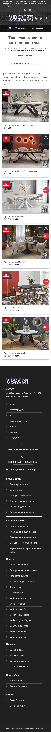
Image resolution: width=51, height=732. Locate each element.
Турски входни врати (20, 506)
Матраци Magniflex (19, 666)
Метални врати (17, 490)
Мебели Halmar (17, 604)
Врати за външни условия (23, 501)
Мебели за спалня (19, 565)
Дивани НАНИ (17, 680)
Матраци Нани (17, 655)
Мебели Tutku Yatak (19, 626)
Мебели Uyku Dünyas (20, 620)
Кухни (9, 695)
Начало (6, 49)
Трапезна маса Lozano (14, 308)
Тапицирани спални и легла (24, 570)
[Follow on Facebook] (21, 10)
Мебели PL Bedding (19, 615)
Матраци (11, 644)
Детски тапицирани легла (22, 581)
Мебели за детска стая (21, 598)
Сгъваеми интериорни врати (24, 537)
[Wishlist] (36, 18)
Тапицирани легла (19, 576)
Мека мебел (12, 675)
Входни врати (13, 479)
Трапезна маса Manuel (14, 262)
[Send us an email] (25, 10)
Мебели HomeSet (18, 609)
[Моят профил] (46, 18)
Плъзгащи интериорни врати (24, 532)
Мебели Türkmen (18, 631)
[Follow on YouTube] (30, 10)
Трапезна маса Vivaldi (14, 217)
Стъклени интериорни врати (24, 543)
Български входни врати (22, 512)
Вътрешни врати (15, 520)
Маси (25, 49)
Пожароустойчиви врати (22, 495)
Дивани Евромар (18, 686)
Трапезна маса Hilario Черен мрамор (20, 171)
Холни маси (15, 587)
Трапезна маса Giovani (14, 353)
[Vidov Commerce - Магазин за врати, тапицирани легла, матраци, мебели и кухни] (21, 18)
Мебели (16, 49)
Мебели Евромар (18, 637)
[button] (4, 18)
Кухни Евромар (17, 700)
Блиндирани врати (19, 484)
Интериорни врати (19, 526)
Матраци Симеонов (19, 661)
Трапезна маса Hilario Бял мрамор (19, 125)
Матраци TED (16, 650)
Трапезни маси (38, 49)
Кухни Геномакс (17, 706)
